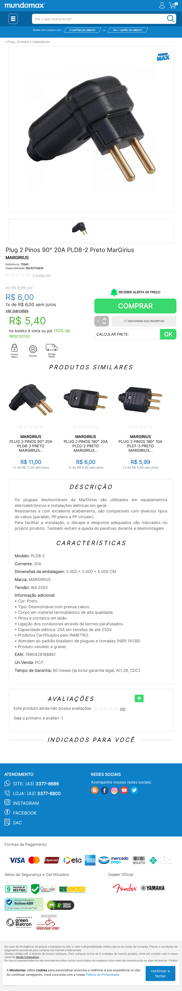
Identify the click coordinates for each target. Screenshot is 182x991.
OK (168, 334)
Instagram (26, 803)
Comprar (135, 306)
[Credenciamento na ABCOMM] (73, 890)
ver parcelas (17, 310)
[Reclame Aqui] (25, 906)
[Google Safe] (45, 890)
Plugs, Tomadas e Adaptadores (28, 41)
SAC (17, 822)
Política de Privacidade (102, 974)
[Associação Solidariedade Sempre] (48, 924)
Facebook (25, 813)
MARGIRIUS (17, 257)
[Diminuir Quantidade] (104, 323)
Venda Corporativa (27, 957)
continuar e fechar (160, 973)
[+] (139, 698)
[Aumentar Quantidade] (104, 319)
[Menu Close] (13, 19)
